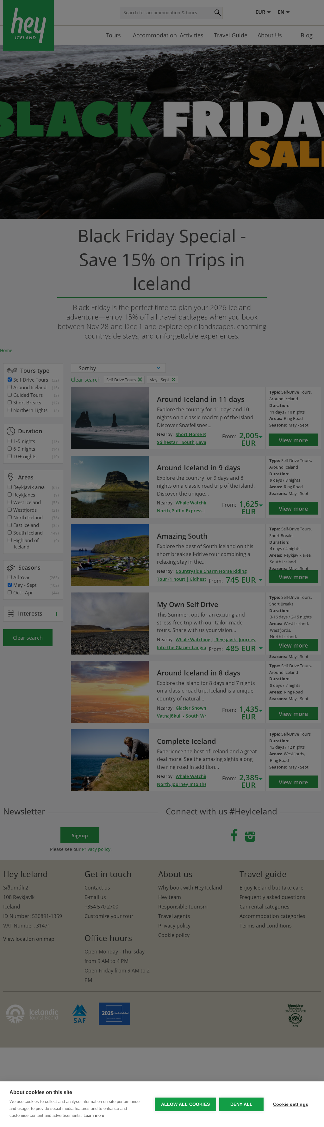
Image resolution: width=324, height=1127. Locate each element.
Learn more (94, 1115)
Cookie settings (290, 1104)
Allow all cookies (185, 1104)
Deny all (241, 1104)
